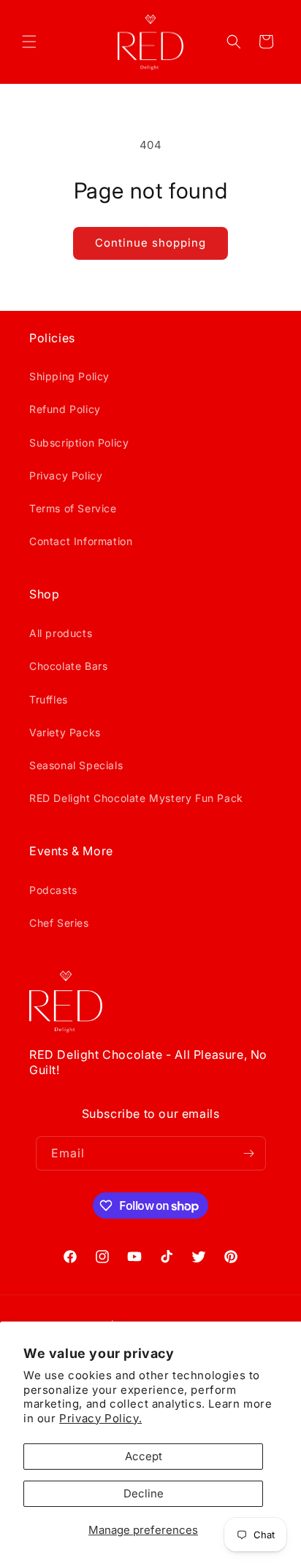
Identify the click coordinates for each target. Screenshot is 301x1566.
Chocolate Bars (68, 666)
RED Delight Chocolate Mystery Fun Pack (136, 798)
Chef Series (59, 923)
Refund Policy (65, 409)
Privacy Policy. (100, 1418)
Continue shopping (150, 243)
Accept (143, 1456)
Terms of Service (73, 508)
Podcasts (53, 890)
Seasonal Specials (76, 765)
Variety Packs (65, 732)
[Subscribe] (249, 1153)
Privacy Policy (65, 475)
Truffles (48, 699)
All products (60, 633)
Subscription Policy (79, 442)
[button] (29, 42)
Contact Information (80, 541)
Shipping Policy (69, 376)
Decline (143, 1493)
